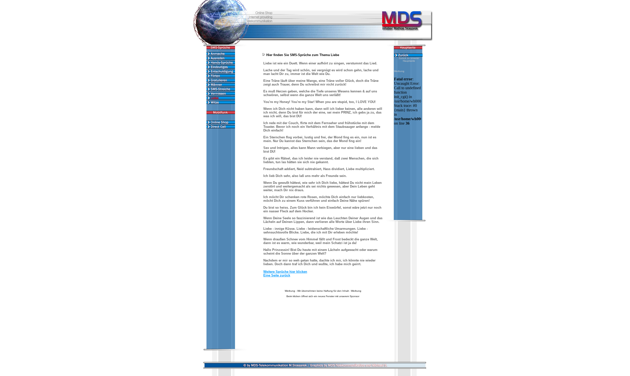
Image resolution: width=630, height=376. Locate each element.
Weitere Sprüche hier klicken (285, 272)
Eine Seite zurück (276, 275)
